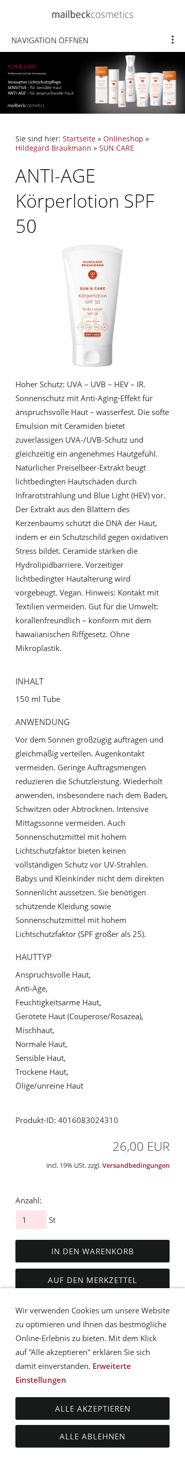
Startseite (79, 138)
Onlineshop (123, 138)
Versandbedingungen (136, 1165)
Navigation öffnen (49, 40)
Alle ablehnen (92, 1436)
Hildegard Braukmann (53, 148)
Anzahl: (28, 1200)
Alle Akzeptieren (93, 1408)
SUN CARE (116, 148)
